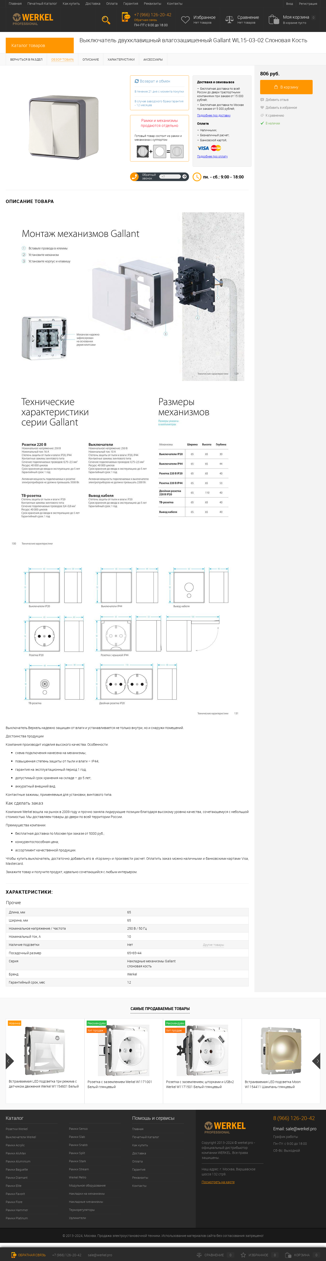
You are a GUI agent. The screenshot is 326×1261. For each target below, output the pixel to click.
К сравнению (275, 115)
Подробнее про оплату (212, 156)
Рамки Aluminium (18, 1161)
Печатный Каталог (42, 3)
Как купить (71, 3)
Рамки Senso (78, 1128)
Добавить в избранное (281, 107)
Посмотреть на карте (218, 1182)
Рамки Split (77, 1153)
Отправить (184, 176)
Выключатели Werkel (21, 1137)
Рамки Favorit (15, 1194)
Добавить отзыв (277, 99)
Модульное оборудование (87, 1185)
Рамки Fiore (14, 1202)
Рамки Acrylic (15, 1145)
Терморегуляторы (82, 1210)
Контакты (175, 3)
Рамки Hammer (17, 1210)
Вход (289, 3)
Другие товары (213, 945)
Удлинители (77, 1218)
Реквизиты (152, 3)
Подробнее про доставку (214, 115)
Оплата (112, 3)
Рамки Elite (13, 1185)
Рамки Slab (77, 1137)
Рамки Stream (79, 1169)
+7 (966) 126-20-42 (66, 1255)
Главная (15, 3)
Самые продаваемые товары (160, 1008)
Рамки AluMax (16, 1153)
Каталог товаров (28, 45)
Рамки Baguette (17, 1169)
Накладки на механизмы (87, 1193)
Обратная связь (145, 20)
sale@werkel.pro (301, 1128)
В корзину (289, 87)
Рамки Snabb (78, 1145)
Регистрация (308, 3)
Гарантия (130, 3)
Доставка (92, 3)
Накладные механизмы (86, 1201)
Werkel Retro (77, 1177)
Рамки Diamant (16, 1177)
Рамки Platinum (17, 1218)
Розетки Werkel (17, 1129)
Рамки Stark (77, 1161)
